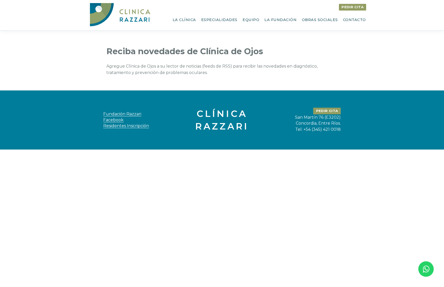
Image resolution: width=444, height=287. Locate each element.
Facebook (113, 119)
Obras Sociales (320, 19)
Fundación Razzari (122, 114)
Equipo (251, 19)
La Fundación (280, 19)
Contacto (354, 19)
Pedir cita (352, 7)
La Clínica (184, 19)
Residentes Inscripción (126, 125)
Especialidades (219, 19)
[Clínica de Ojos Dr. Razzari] (121, 15)
